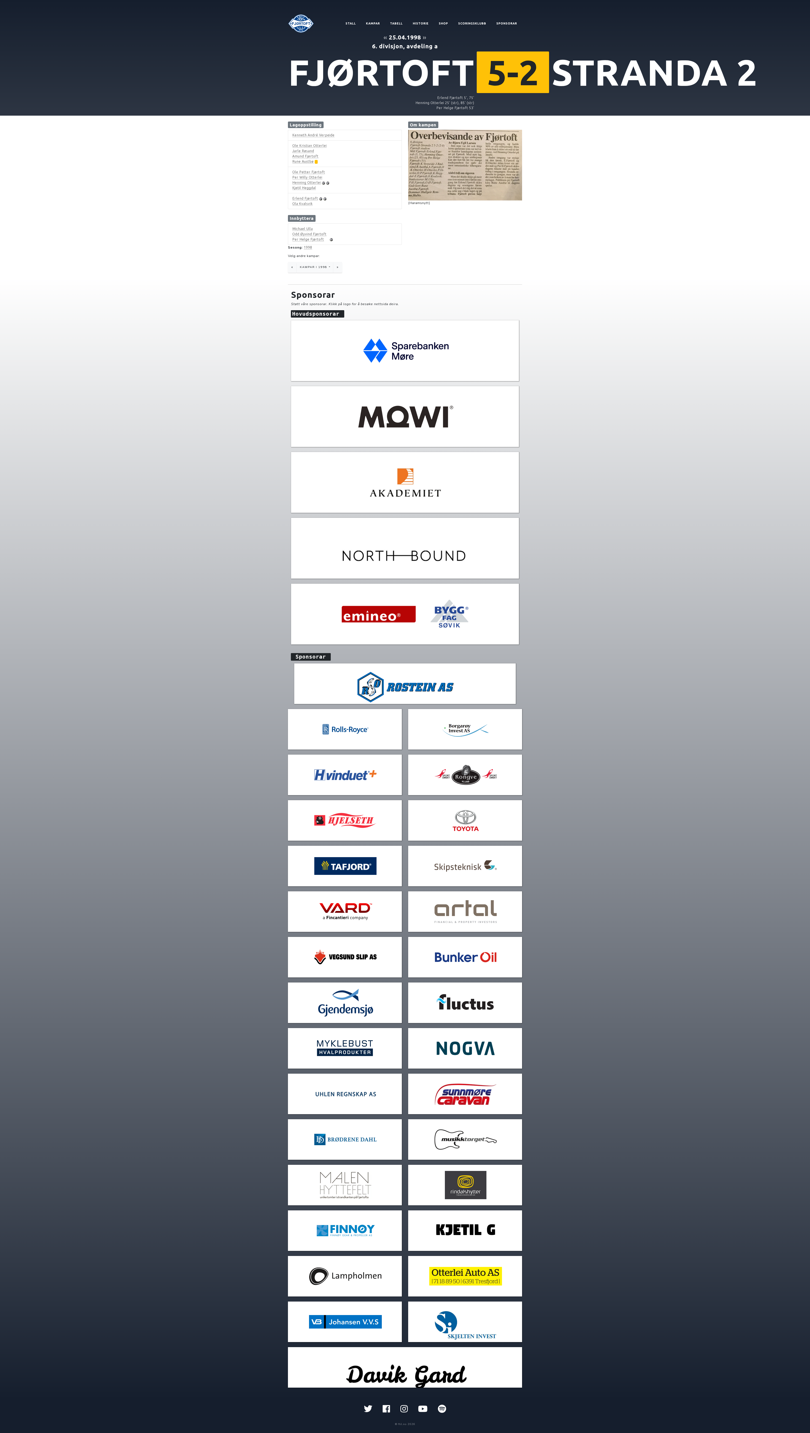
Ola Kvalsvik (302, 204)
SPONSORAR (506, 23)
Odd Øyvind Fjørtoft (309, 234)
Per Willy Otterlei (307, 177)
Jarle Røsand (303, 151)
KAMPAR (373, 23)
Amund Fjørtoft (305, 156)
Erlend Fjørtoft (305, 198)
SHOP (443, 23)
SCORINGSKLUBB (472, 23)
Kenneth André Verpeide (313, 135)
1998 (308, 247)
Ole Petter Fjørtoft (308, 172)
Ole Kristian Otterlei (309, 145)
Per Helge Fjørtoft (308, 239)
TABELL (396, 23)
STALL (351, 23)
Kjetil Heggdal (304, 188)
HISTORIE (421, 23)
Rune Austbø (303, 161)
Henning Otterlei (306, 182)
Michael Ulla (302, 229)
